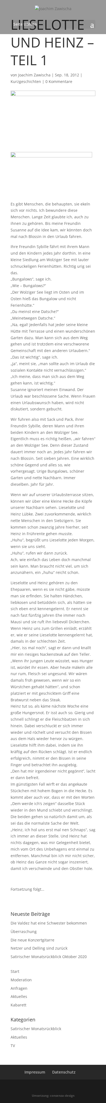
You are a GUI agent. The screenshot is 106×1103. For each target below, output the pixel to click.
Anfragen (19, 988)
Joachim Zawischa (34, 74)
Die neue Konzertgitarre (32, 940)
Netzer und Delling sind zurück (39, 948)
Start (15, 971)
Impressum (34, 1072)
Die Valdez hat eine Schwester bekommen (49, 923)
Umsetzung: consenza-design (53, 1095)
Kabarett (18, 1004)
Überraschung (24, 931)
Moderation (21, 979)
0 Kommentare (58, 81)
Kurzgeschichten (26, 81)
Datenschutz (64, 1072)
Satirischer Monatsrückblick (36, 1028)
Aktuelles (19, 996)
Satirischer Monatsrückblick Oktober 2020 (49, 956)
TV (13, 1045)
